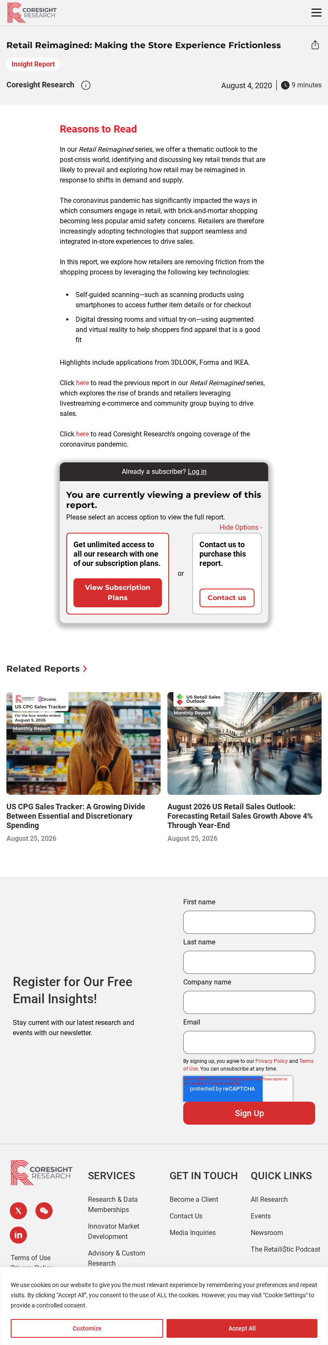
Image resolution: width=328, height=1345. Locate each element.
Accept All (242, 1328)
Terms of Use (30, 1258)
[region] (164, 1306)
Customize (87, 1328)
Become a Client (194, 1199)
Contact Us (186, 1216)
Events (261, 1216)
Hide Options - (241, 527)
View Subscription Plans (117, 592)
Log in (197, 472)
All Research (269, 1199)
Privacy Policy (271, 1061)
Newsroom (267, 1233)
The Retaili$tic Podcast (285, 1249)
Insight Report (33, 64)
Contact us (227, 598)
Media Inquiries (193, 1233)
